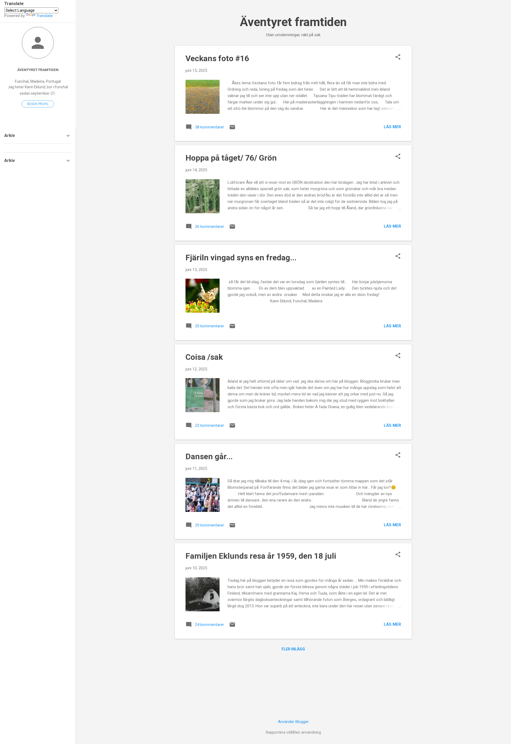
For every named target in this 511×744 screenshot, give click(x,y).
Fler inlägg (293, 649)
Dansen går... (209, 456)
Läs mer (392, 126)
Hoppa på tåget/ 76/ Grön (231, 157)
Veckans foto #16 (217, 58)
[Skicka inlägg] (232, 129)
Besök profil (37, 104)
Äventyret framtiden (293, 22)
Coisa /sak (204, 357)
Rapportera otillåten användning (293, 732)
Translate (44, 15)
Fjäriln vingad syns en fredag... (241, 257)
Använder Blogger (293, 721)
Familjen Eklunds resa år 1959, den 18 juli (261, 556)
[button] (398, 57)
